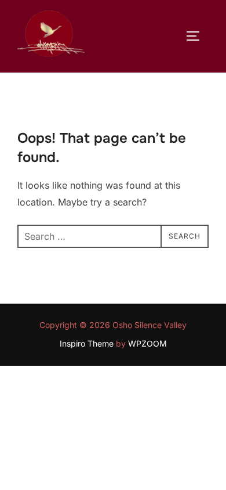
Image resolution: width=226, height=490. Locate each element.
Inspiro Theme (87, 343)
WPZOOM (147, 343)
